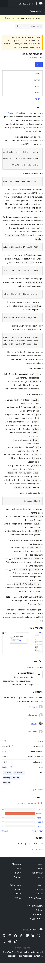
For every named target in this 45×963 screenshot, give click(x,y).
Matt (39, 910)
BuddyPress (36, 919)
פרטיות (40, 877)
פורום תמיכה (37, 849)
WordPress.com (34, 906)
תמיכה (37, 99)
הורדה (38, 64)
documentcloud (18, 773)
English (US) (7, 767)
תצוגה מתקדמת (36, 789)
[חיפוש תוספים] (17, 26)
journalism (15, 778)
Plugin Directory (36, 11)
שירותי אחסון (37, 873)
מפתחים (39, 893)
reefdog (34, 723)
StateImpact (30, 131)
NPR (28, 127)
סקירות (37, 80)
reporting (6, 778)
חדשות (40, 868)
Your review (37, 831)
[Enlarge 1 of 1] (39, 635)
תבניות (18, 868)
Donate (16, 893)
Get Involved (15, 885)
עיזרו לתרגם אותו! (11, 18)
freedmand (33, 731)
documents (7, 773)
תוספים (18, 873)
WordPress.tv (35, 898)
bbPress (38, 914)
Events (18, 889)
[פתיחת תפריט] (4, 3)
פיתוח (37, 92)
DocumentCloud (15, 113)
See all (5, 831)
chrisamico (33, 715)
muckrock (34, 57)
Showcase (16, 864)
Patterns (17, 877)
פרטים (37, 73)
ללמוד (40, 885)
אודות (40, 864)
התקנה (37, 86)
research (6, 783)
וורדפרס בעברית (30, 930)
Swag (17, 898)
